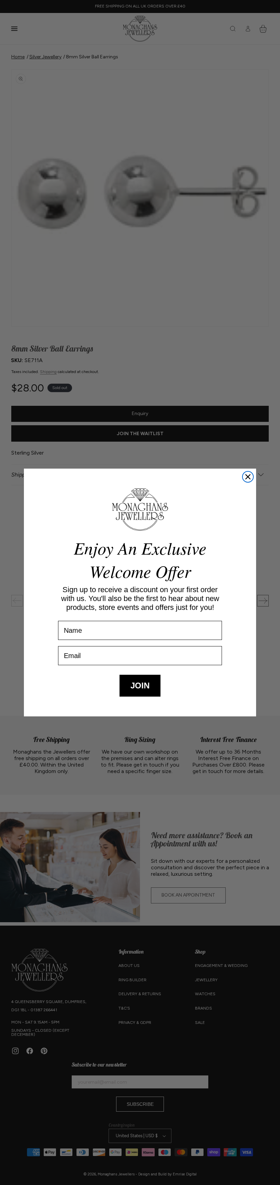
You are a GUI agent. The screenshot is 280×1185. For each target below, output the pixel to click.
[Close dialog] (247, 476)
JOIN (140, 685)
